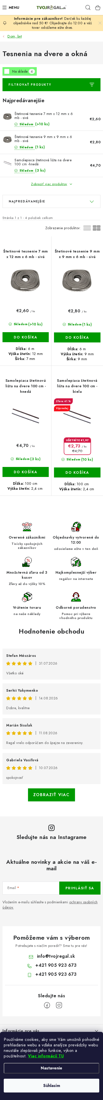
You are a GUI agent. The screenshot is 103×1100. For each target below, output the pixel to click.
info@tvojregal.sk (56, 956)
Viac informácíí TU (46, 1056)
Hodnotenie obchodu (51, 631)
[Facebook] (47, 1005)
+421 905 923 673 (55, 965)
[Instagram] (59, 1005)
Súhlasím (51, 1085)
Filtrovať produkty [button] (29, 84)
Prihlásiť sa (80, 888)
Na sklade (22, 71)
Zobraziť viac (51, 795)
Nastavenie (51, 1068)
